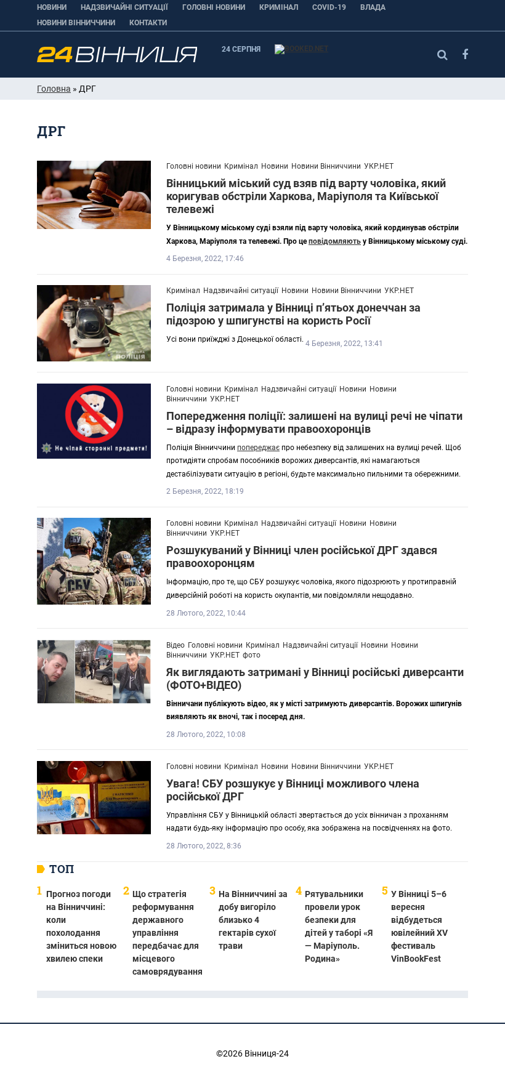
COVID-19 (329, 7)
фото (252, 655)
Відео (175, 645)
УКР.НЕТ (379, 166)
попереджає (258, 447)
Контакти (148, 22)
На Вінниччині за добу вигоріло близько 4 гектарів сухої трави (253, 920)
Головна (54, 89)
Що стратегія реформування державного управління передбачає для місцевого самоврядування (167, 932)
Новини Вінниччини (76, 22)
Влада (373, 7)
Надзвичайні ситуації (124, 7)
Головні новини (213, 7)
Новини (52, 7)
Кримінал (278, 7)
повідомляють (335, 241)
